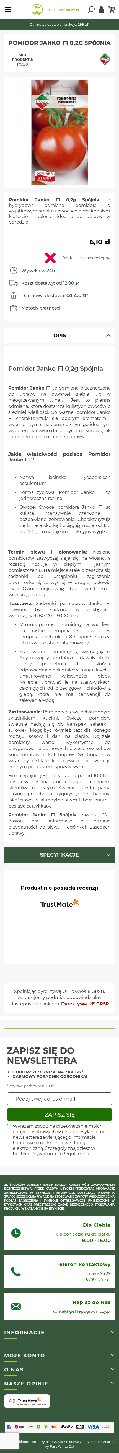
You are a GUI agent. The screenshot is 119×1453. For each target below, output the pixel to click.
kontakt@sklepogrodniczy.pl (81, 1311)
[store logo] (55, 9)
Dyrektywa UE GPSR (85, 1003)
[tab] (59, 335)
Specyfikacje (59, 855)
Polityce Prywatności (36, 1153)
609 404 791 (98, 1279)
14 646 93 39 (98, 1273)
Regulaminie (76, 1153)
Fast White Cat (62, 1446)
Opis (59, 336)
